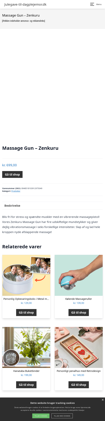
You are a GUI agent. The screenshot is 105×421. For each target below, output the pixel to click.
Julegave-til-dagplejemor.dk (25, 4)
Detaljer (81, 410)
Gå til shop (12, 174)
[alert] (52, 409)
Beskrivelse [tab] (12, 205)
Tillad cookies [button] (41, 416)
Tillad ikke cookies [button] (62, 416)
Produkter (15, 191)
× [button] (103, 400)
